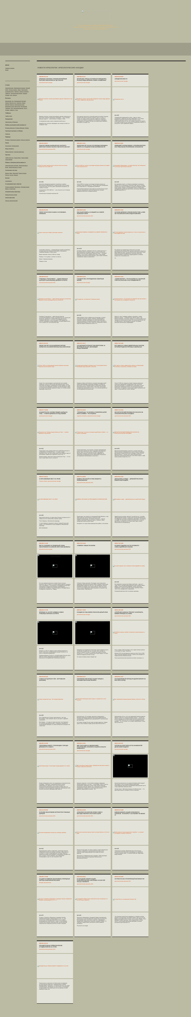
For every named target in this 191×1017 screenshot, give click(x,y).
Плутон (7, 175)
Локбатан (7, 134)
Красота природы (25, 139)
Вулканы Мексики (19, 128)
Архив (6, 70)
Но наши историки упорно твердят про (86, 656)
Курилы (27, 128)
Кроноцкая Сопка (9, 106)
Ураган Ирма (17, 157)
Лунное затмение (9, 187)
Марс (11, 173)
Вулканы (7, 139)
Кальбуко (19, 103)
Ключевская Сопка (19, 104)
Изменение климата (15, 139)
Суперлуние (12, 188)
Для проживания (43, 527)
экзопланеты (8, 181)
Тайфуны (7, 93)
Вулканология (15, 145)
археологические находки (45, 82)
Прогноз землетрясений (11, 200)
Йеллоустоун (13, 103)
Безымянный (17, 101)
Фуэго (25, 108)
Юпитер (16, 175)
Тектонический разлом (16, 93)
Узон (12, 108)
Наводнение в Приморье (11, 122)
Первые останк (43, 261)
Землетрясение (9, 88)
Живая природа (9, 151)
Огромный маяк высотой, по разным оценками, (127, 591)
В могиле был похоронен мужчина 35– (49, 193)
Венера (7, 173)
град (11, 95)
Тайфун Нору (8, 116)
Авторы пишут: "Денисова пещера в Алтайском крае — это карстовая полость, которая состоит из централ (130, 789)
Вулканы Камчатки (10, 128)
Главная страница (9, 68)
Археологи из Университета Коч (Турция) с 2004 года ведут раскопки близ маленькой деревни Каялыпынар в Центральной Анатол (92, 857)
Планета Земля (22, 173)
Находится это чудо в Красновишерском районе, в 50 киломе (92, 523)
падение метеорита (82, 415)
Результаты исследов (82, 925)
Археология (8, 145)
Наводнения (24, 89)
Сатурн (11, 175)
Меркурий (15, 173)
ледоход (15, 95)
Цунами (7, 95)
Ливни (19, 89)
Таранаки (7, 108)
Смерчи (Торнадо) (24, 91)
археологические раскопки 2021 (47, 149)
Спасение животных (19, 151)
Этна (16, 110)
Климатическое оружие (11, 194)
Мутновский (24, 106)
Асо (13, 101)
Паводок (16, 91)
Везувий (23, 101)
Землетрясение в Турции (15, 167)
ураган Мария (8, 159)
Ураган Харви (24, 157)
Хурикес (7, 110)
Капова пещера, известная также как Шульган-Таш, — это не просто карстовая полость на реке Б (54, 457)
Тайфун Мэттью (9, 157)
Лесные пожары (13, 89)
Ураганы (25, 93)
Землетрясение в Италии (11, 165)
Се (115, 258)
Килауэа (12, 104)
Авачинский (8, 101)
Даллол (7, 103)
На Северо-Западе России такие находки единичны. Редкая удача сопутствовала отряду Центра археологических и (92, 723)
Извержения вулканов (19, 88)
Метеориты (17, 187)
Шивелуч (12, 110)
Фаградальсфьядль (18, 108)
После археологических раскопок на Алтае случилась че (129, 658)
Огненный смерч (9, 91)
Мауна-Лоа (17, 106)
